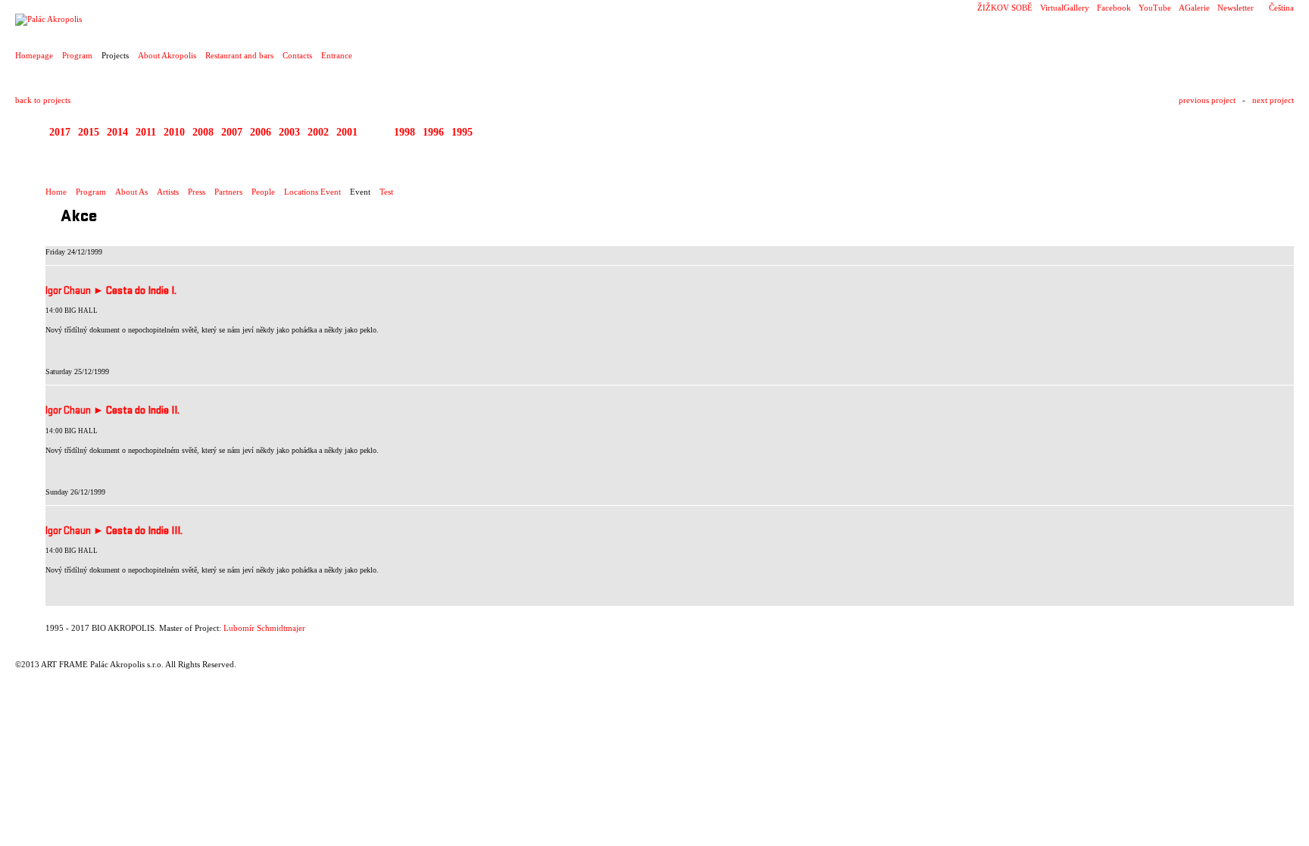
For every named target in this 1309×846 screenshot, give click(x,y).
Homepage (34, 55)
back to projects (42, 100)
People (263, 191)
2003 (289, 132)
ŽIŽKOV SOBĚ (1005, 7)
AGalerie (1194, 7)
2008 (203, 132)
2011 (146, 132)
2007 (231, 132)
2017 (59, 132)
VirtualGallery (1064, 7)
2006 (260, 132)
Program (77, 55)
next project (1273, 100)
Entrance (336, 55)
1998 (404, 132)
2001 (347, 132)
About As (131, 191)
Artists (168, 191)
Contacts (297, 55)
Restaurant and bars (239, 55)
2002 (318, 132)
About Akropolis (167, 55)
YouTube (1155, 7)
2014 (117, 132)
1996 (433, 132)
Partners (228, 191)
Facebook (1114, 7)
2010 (174, 132)
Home (56, 191)
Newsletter (1235, 7)
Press (196, 191)
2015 (88, 132)
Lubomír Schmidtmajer (264, 627)
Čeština (1281, 7)
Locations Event (312, 191)
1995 (462, 132)
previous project (1207, 100)
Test (386, 191)
